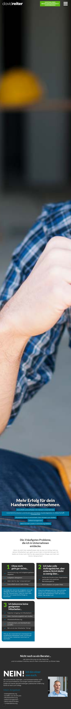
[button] (4, 705)
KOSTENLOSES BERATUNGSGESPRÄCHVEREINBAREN (50, 3)
